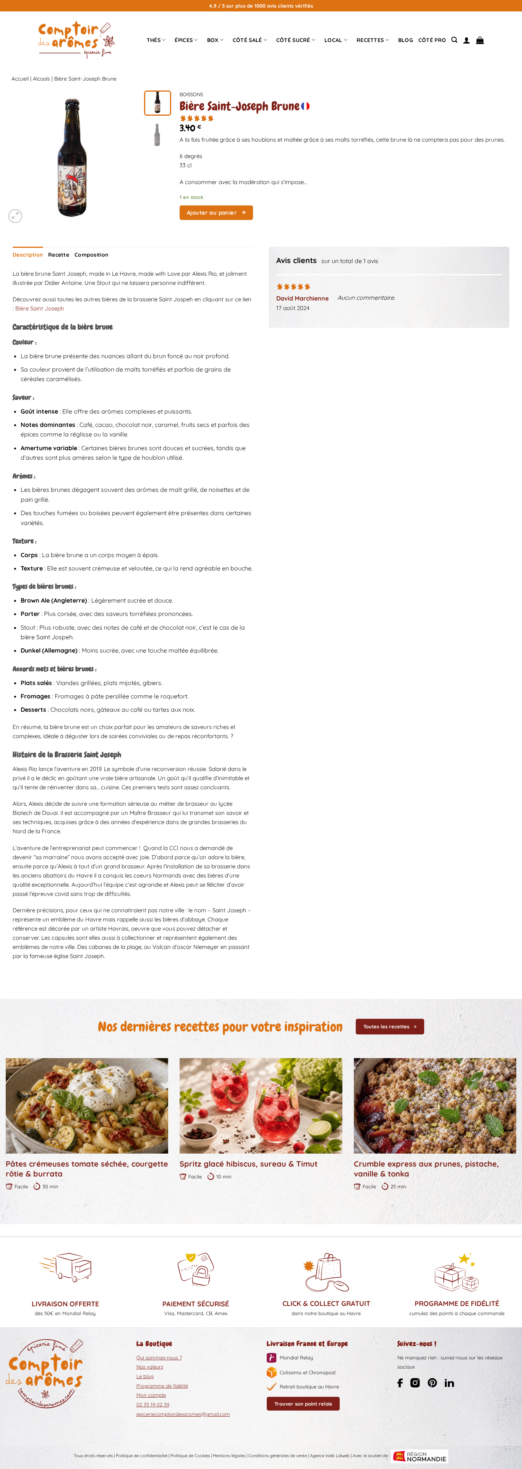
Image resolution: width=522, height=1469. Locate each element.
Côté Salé (247, 40)
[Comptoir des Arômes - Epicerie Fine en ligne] (76, 40)
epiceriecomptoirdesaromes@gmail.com (183, 1414)
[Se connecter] (466, 40)
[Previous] (18, 157)
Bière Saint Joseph (39, 308)
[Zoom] (15, 216)
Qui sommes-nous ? (159, 1357)
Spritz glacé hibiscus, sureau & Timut (249, 1163)
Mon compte (151, 1395)
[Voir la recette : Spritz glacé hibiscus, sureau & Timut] (261, 1106)
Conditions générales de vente (277, 1456)
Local (333, 40)
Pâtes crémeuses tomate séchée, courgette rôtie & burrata (87, 1168)
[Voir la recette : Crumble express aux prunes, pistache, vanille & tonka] (435, 1106)
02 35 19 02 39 (152, 1404)
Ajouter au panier (212, 212)
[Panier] (480, 40)
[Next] (128, 157)
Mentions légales (229, 1456)
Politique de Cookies (190, 1456)
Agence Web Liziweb (330, 1456)
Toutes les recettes (386, 1026)
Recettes (370, 40)
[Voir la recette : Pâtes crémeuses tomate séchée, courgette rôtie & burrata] (87, 1106)
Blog (405, 40)
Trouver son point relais (303, 1404)
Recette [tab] (58, 254)
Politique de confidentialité (141, 1456)
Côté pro (432, 40)
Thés (153, 40)
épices (184, 40)
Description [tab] (28, 254)
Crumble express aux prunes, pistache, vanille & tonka (426, 1168)
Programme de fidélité (162, 1386)
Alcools (41, 78)
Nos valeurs (149, 1367)
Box (213, 40)
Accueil (20, 78)
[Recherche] (454, 39)
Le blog (145, 1376)
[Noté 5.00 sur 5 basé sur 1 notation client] (348, 118)
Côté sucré (293, 40)
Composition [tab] (91, 254)
